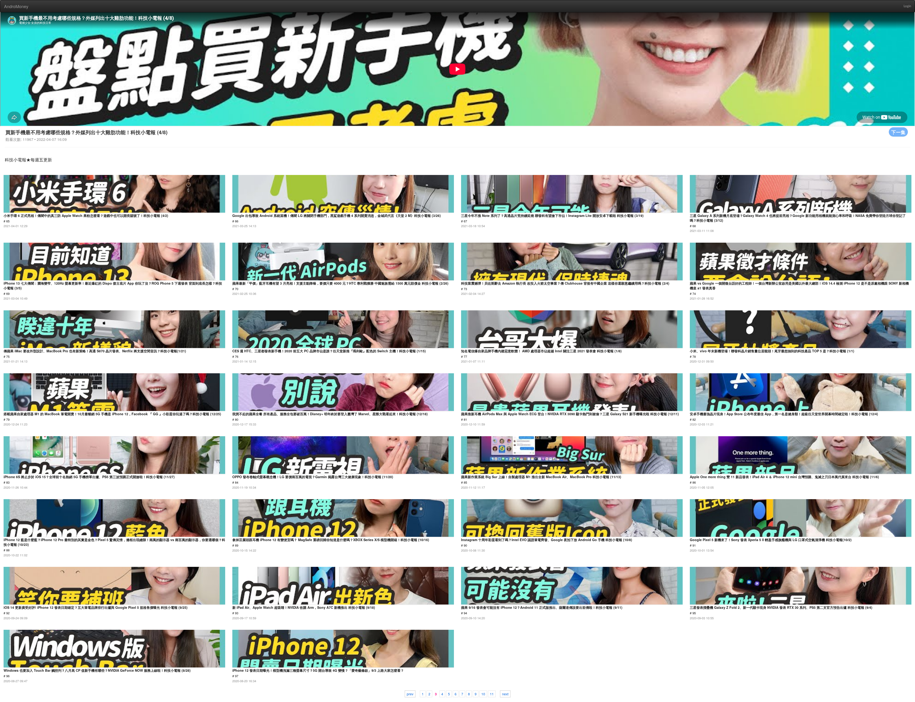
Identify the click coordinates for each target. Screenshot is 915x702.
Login (907, 6)
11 (492, 694)
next (505, 694)
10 (483, 694)
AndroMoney (16, 6)
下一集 (898, 131)
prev (410, 694)
